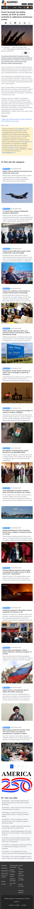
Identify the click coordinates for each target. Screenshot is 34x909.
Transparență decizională (13, 866)
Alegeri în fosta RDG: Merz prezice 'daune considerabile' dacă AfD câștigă (17, 252)
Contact (3, 884)
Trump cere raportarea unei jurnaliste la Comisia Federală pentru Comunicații (16, 292)
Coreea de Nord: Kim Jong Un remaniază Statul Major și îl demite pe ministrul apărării (15, 814)
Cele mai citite (10, 798)
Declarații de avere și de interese (4, 875)
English (30, 4)
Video (20, 7)
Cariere (3, 881)
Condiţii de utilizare (13, 147)
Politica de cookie (21, 885)
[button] (30, 7)
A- (23, 52)
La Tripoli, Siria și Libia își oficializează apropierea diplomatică (15, 212)
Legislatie (4, 865)
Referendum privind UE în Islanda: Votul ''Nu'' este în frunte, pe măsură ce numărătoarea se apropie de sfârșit (16, 731)
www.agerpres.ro (21, 128)
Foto (15, 7)
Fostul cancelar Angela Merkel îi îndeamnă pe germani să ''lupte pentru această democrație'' (15, 802)
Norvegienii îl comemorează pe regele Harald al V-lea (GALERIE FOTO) (15, 451)
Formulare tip (13, 884)
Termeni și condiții (21, 879)
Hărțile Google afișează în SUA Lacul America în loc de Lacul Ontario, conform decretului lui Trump (16, 332)
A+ (28, 52)
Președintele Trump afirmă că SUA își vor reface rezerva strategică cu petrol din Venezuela (17, 372)
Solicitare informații (12, 879)
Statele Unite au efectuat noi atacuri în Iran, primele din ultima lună (17, 172)
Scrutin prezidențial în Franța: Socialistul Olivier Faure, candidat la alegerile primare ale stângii (17, 532)
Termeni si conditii (14, 905)
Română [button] (16, 901)
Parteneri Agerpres (21, 891)
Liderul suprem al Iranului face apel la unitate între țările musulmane (16, 691)
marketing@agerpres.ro (9, 152)
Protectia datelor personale (21, 873)
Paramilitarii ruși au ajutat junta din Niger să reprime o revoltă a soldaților (18, 411)
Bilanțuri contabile (12, 870)
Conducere (4, 868)
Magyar (24, 4)
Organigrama (5, 870)
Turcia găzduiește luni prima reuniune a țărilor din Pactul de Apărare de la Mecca (17, 491)
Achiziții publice (12, 875)
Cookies (24, 905)
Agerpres (11, 898)
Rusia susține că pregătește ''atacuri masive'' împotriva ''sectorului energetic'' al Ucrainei (17, 652)
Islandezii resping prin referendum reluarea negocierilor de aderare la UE (17, 611)
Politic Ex (7, 47)
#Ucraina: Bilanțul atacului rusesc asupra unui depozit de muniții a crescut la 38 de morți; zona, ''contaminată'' (16, 572)
